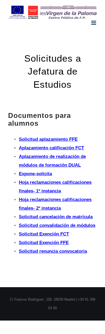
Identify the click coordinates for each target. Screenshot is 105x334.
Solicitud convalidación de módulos (57, 225)
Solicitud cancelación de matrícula (56, 216)
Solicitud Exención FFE (44, 242)
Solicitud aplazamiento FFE (48, 139)
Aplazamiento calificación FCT (51, 147)
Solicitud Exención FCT (44, 234)
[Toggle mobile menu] (94, 23)
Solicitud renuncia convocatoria (53, 251)
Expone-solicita (35, 173)
